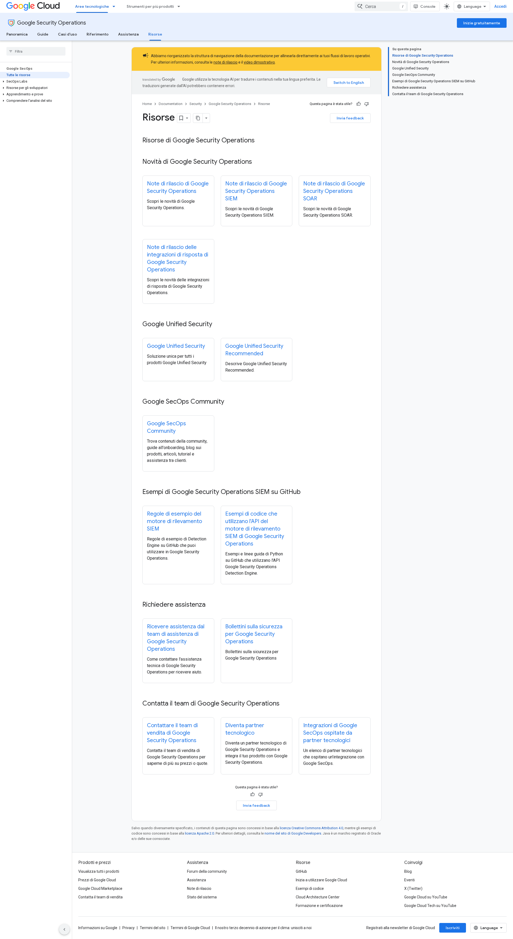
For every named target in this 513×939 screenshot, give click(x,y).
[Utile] (359, 104)
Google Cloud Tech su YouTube (430, 905)
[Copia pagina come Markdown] (198, 118)
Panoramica (17, 34)
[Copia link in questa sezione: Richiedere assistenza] (210, 605)
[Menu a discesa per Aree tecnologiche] (115, 6)
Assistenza (128, 34)
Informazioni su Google (97, 928)
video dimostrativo (259, 62)
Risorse (155, 34)
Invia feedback (350, 118)
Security (195, 104)
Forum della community (207, 871)
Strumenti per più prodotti (150, 6)
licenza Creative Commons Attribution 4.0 (311, 828)
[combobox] (381, 6)
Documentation (170, 104)
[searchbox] (35, 51)
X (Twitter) (413, 888)
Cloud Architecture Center (318, 897)
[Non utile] (367, 104)
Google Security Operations (51, 23)
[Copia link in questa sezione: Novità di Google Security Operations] (257, 162)
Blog (408, 871)
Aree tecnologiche (92, 6)
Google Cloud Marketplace (100, 888)
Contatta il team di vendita (100, 897)
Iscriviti (453, 927)
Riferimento (97, 34)
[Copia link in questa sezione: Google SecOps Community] (229, 402)
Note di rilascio (199, 888)
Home (147, 104)
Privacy (128, 928)
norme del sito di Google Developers (293, 833)
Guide (42, 34)
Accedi (500, 6)
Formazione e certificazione (319, 905)
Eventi (409, 880)
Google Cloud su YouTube (425, 897)
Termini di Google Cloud (190, 928)
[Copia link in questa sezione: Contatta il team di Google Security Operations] (284, 704)
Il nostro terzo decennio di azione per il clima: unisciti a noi (263, 928)
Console (428, 6)
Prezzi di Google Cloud (97, 880)
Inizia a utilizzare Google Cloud (321, 880)
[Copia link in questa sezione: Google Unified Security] (217, 324)
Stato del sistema (202, 897)
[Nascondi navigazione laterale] (64, 929)
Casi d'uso (67, 34)
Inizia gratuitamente (481, 23)
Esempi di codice (310, 888)
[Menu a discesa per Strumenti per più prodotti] (180, 6)
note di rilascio (225, 62)
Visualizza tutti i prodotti (98, 871)
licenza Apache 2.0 (199, 833)
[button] (35, 81)
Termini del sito (152, 928)
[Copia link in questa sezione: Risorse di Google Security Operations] (260, 141)
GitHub (301, 871)
